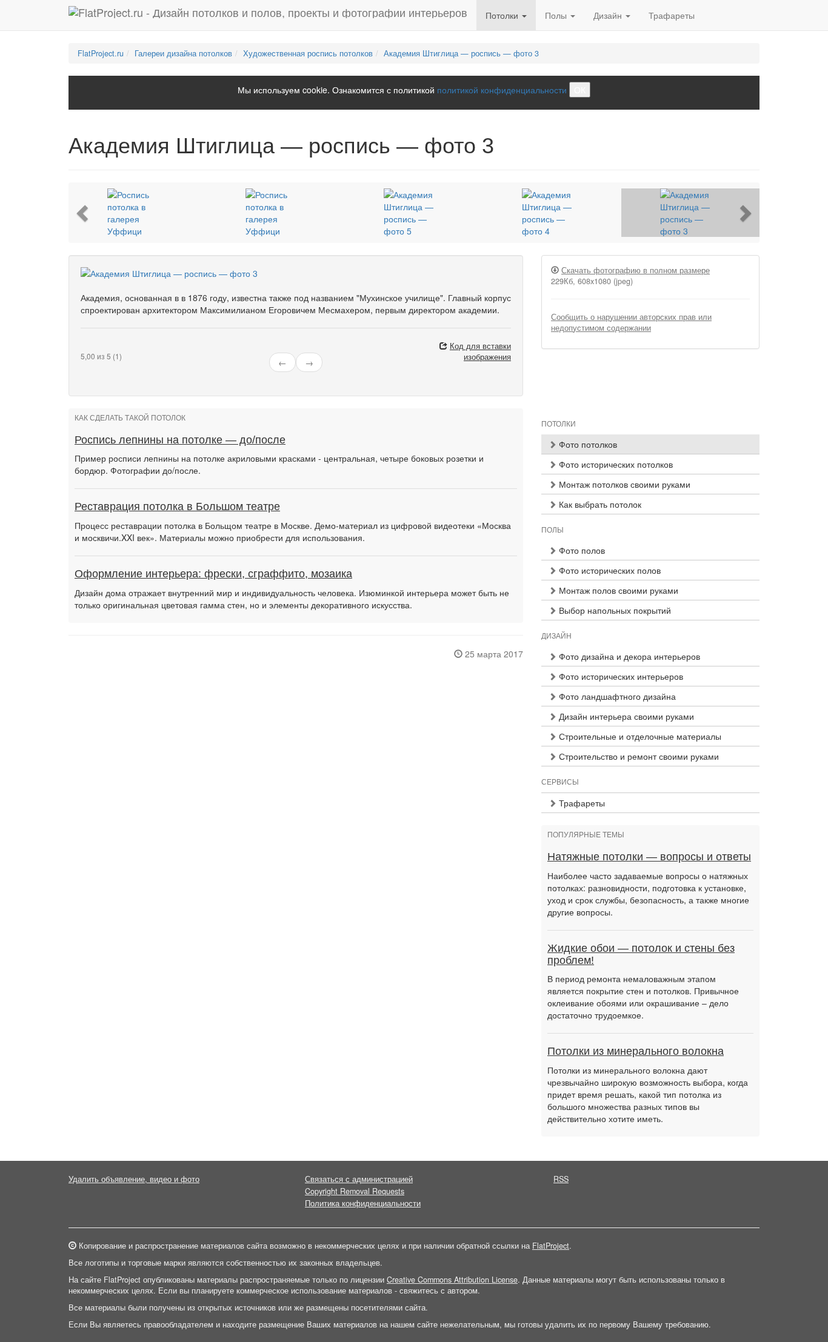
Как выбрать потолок (598, 504)
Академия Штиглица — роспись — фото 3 (461, 53)
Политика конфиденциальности (363, 1203)
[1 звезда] (84, 346)
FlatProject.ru (101, 53)
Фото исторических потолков (614, 464)
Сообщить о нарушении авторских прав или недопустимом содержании (631, 322)
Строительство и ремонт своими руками (637, 756)
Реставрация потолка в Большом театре (177, 506)
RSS (561, 1179)
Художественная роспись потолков (308, 53)
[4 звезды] (106, 346)
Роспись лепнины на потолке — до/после (180, 440)
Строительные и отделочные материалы (638, 736)
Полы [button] (557, 15)
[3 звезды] (98, 346)
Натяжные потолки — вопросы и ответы (649, 857)
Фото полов (580, 550)
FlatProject (550, 1245)
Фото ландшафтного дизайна (616, 696)
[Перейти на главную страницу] (267, 15)
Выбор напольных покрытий (613, 610)
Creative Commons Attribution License (452, 1279)
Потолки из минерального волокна (635, 1051)
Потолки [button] (503, 15)
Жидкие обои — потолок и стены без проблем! (641, 954)
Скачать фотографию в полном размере (635, 270)
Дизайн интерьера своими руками (625, 716)
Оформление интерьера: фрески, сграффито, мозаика (213, 574)
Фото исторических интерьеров (619, 676)
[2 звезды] (91, 346)
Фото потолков (586, 444)
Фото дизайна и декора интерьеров (628, 656)
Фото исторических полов (608, 570)
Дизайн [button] (608, 15)
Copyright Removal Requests (354, 1191)
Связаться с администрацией (359, 1179)
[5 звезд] (113, 346)
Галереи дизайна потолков (183, 53)
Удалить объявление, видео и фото (133, 1179)
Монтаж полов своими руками (617, 590)
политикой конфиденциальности (502, 90)
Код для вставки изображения (480, 351)
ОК (580, 90)
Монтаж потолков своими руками (623, 484)
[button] (83, 212)
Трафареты (672, 15)
